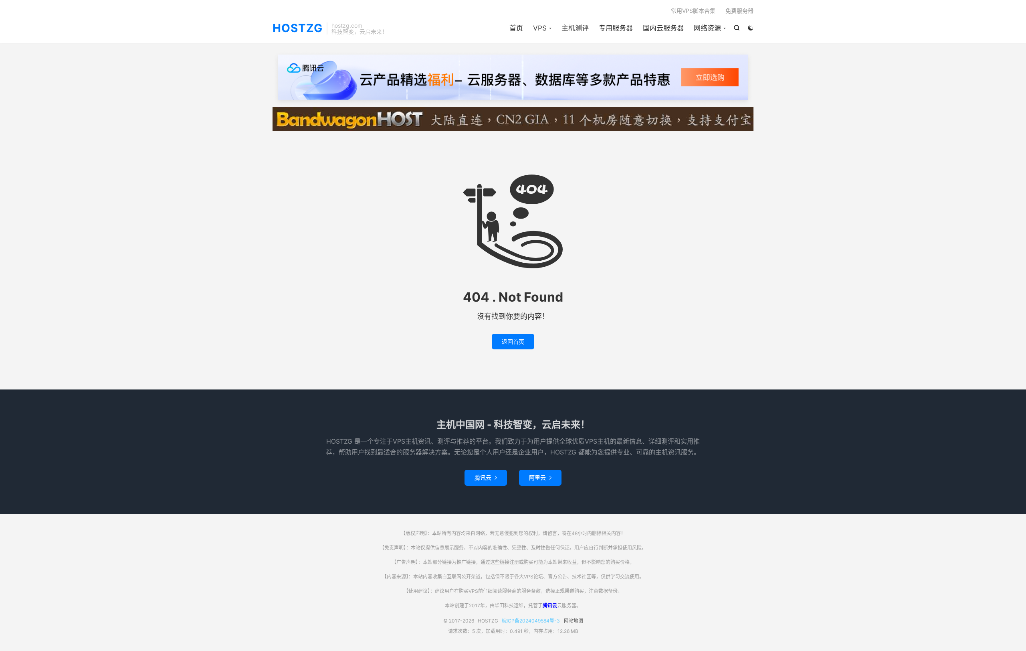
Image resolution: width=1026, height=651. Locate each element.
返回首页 (513, 341)
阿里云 (540, 477)
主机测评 (575, 28)
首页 (516, 28)
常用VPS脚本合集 (693, 10)
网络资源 (707, 28)
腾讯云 (486, 477)
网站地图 (573, 621)
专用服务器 (616, 28)
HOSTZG (298, 28)
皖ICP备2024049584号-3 (531, 621)
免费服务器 (739, 10)
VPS (540, 28)
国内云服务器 (663, 28)
